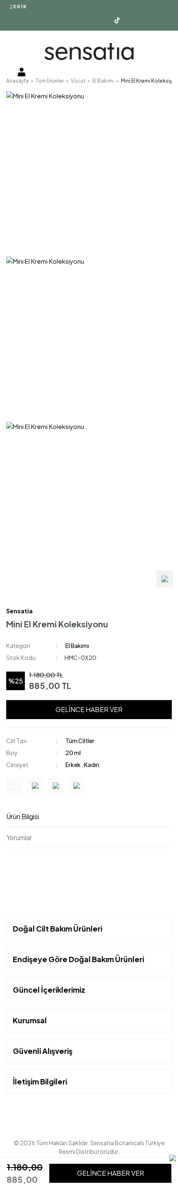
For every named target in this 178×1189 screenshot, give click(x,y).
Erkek (73, 764)
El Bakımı (77, 645)
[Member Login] (21, 71)
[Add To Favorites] (14, 785)
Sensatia (19, 611)
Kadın (91, 764)
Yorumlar (19, 837)
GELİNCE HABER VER (89, 709)
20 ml (73, 752)
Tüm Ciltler (79, 740)
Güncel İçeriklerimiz (49, 989)
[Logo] (89, 51)
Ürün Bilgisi (22, 816)
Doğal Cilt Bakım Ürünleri (57, 928)
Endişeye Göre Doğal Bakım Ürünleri (78, 959)
